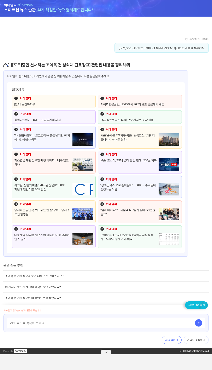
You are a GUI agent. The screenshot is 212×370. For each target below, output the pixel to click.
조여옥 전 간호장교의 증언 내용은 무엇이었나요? (34, 276)
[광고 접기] (106, 352)
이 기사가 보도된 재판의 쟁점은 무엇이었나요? (33, 287)
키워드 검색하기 (196, 339)
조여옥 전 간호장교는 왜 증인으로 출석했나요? (33, 298)
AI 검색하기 (171, 339)
